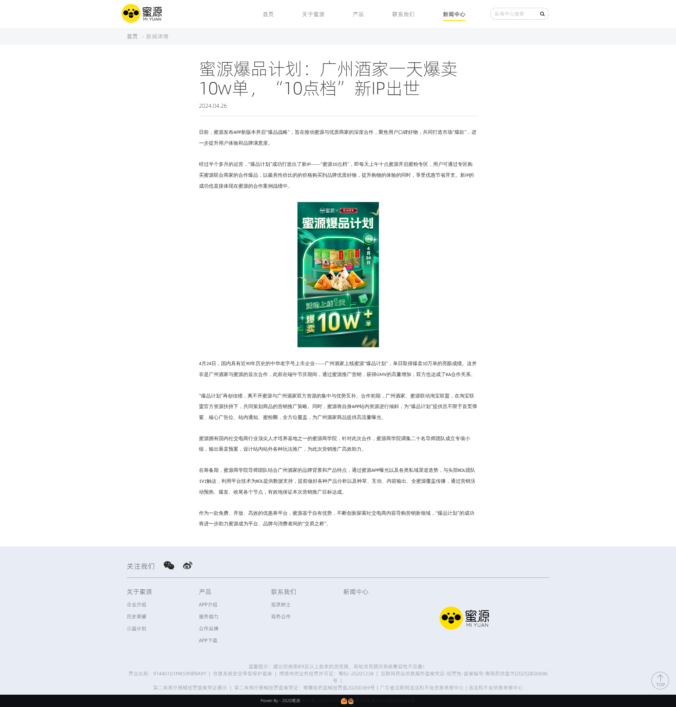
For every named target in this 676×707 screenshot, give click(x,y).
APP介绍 (208, 604)
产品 (358, 14)
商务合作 (281, 616)
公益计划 (136, 628)
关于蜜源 (313, 14)
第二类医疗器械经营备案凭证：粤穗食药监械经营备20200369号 (304, 687)
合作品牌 (209, 628)
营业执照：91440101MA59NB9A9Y (167, 673)
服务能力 (209, 616)
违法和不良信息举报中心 (496, 687)
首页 (268, 14)
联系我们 (403, 14)
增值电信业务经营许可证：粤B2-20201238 (326, 673)
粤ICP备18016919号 (320, 700)
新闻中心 (454, 14)
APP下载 (208, 640)
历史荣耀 (136, 616)
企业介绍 (136, 604)
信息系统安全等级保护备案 (242, 673)
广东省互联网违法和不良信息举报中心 (422, 687)
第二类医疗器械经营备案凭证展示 (190, 687)
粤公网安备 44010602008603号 (385, 700)
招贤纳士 (281, 604)
